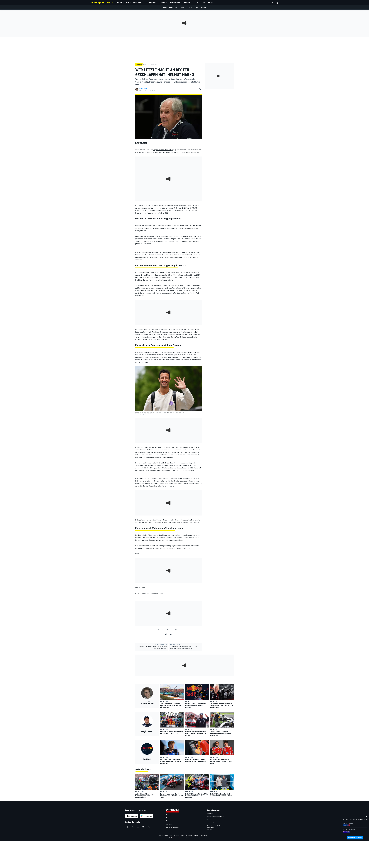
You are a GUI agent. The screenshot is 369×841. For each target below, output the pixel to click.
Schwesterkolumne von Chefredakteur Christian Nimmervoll (167, 548)
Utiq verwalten (204, 835)
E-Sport (183, 7)
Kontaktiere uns (211, 820)
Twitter (152, 537)
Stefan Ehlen (143, 88)
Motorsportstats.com (172, 827)
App (197, 7)
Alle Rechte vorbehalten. (194, 838)
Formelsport (151, 3)
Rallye (163, 3)
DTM (127, 3)
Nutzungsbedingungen (165, 835)
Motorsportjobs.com (172, 821)
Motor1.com (169, 818)
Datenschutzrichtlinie (192, 835)
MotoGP (119, 3)
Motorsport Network (179, 838)
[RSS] (149, 827)
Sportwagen (138, 3)
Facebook (138, 537)
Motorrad (187, 3)
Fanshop (203, 7)
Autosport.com (170, 824)
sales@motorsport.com (214, 823)
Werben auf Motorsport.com (215, 816)
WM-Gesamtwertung (189, 288)
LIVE (176, 7)
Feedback (210, 813)
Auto (190, 7)
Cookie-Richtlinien (179, 835)
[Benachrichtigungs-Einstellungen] (171, 634)
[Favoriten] (200, 89)
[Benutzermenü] (277, 3)
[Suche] (273, 3)
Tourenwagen (175, 3)
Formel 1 (109, 3)
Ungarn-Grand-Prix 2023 (162, 150)
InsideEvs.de (170, 815)
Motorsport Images (156, 593)
